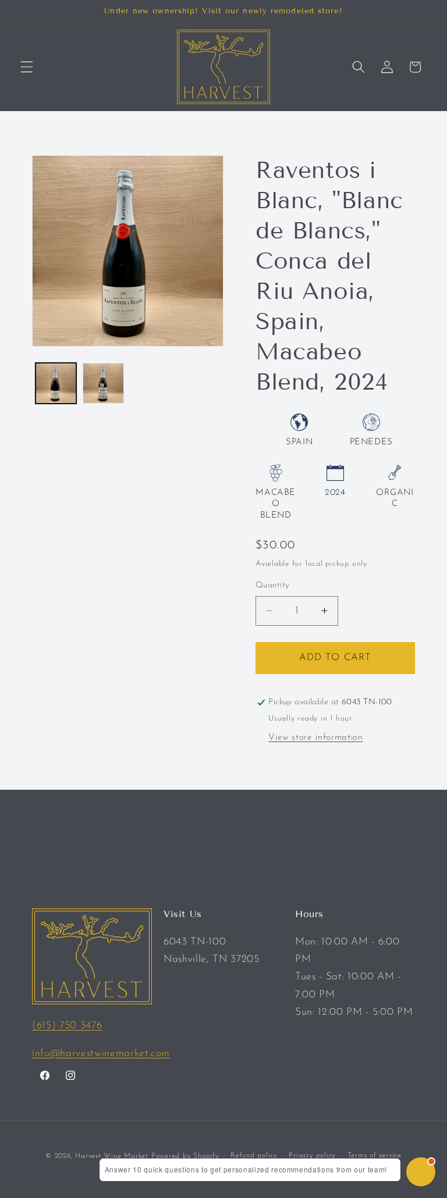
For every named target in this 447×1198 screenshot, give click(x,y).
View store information (315, 737)
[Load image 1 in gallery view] (56, 383)
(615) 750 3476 (67, 1026)
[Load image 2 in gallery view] (103, 383)
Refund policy (253, 1155)
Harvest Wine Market (111, 1156)
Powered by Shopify (185, 1156)
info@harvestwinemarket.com (101, 1053)
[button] (27, 67)
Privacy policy (312, 1155)
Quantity (272, 585)
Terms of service (374, 1155)
